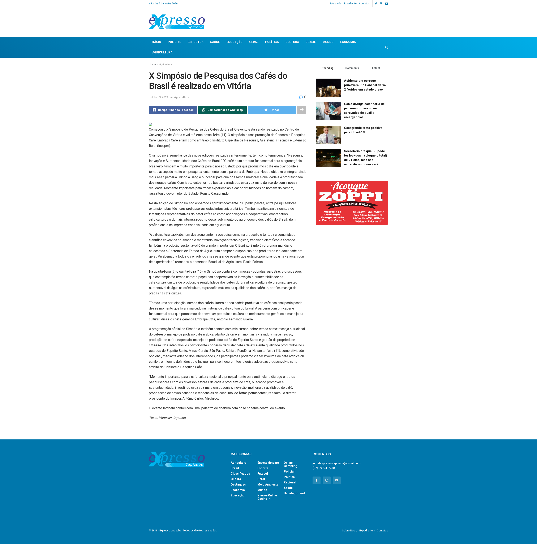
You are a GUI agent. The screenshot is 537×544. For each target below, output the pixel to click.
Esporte (194, 42)
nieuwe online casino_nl (267, 497)
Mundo (328, 42)
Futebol (262, 473)
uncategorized (294, 493)
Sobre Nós (335, 3)
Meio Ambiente (267, 484)
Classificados (240, 473)
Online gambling (290, 464)
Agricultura (162, 52)
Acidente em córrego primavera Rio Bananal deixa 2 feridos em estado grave (365, 85)
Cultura (292, 42)
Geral (253, 42)
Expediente (350, 3)
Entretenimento (268, 462)
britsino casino (240, 511)
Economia (348, 42)
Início (156, 42)
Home (152, 64)
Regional (290, 482)
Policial (174, 42)
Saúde (215, 42)
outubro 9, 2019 (158, 97)
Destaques (238, 484)
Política (272, 42)
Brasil (311, 42)
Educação (234, 42)
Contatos (364, 3)
